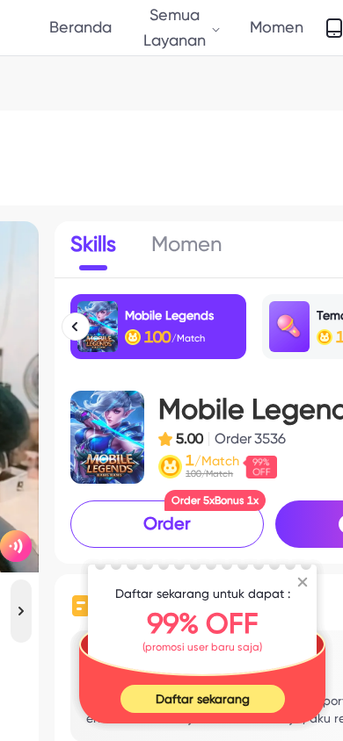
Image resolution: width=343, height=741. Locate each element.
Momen (276, 27)
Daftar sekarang (203, 699)
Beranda (80, 27)
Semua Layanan (174, 26)
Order (167, 523)
